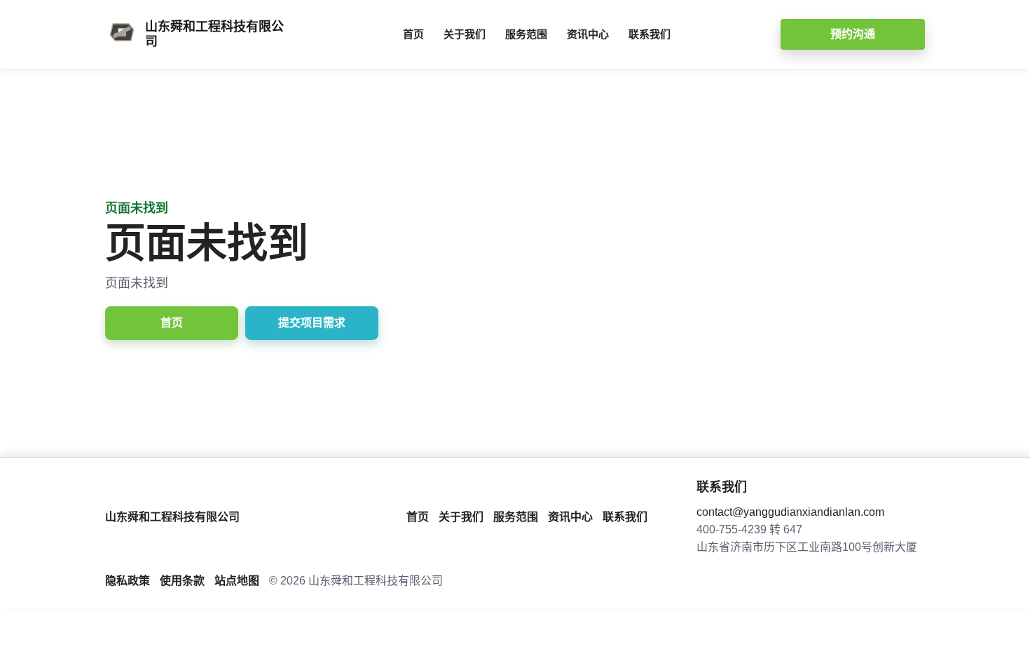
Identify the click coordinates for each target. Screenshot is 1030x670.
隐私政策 (127, 581)
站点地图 (236, 581)
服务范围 (526, 34)
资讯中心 (588, 34)
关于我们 (465, 34)
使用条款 (182, 581)
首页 (413, 34)
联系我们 (650, 34)
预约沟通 (852, 34)
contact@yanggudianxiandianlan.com (790, 512)
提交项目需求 (311, 323)
